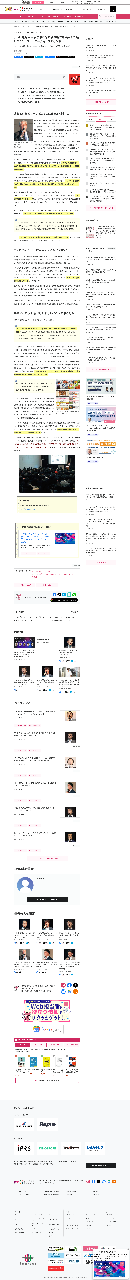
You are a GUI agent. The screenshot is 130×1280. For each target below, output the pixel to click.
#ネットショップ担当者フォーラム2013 (44, 574)
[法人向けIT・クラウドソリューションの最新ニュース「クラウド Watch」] (56, 1256)
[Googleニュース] (69, 991)
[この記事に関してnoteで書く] (69, 594)
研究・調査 (97, 1)
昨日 (90, 119)
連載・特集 (69, 9)
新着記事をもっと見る (102, 102)
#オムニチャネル (41, 571)
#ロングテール (68, 574)
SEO (16, 21)
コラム (69, 1222)
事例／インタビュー (91, 1215)
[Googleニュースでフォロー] (109, 1181)
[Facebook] (69, 985)
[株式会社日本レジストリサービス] (24, 1148)
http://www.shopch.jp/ (29, 509)
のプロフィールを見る (47, 899)
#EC (33, 571)
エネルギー (75, 3)
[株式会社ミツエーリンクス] (24, 1124)
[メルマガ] (63, 985)
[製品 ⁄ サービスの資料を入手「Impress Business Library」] (56, 1262)
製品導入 (63, 2)
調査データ (70, 1218)
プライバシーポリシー (25, 1195)
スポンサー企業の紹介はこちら (101, 1166)
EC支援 (91, 3)
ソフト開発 (79, 1)
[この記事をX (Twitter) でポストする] (59, 594)
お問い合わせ (72, 1191)
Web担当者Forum (24, 9)
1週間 (101, 119)
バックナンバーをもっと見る (49, 858)
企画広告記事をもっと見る (102, 369)
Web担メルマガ (57, 9)
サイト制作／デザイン (73, 21)
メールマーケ (18, 1236)
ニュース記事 (110, 1218)
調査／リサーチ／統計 (96, 21)
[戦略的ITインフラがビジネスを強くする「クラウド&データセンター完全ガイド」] (56, 1249)
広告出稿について (101, 9)
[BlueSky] (63, 991)
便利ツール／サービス (73, 1225)
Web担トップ (17, 26)
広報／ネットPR (19, 1232)
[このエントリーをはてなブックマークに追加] (64, 594)
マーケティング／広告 (27, 21)
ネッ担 (36, 991)
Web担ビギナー (44, 9)
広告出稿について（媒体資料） (52, 1191)
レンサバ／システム (54, 1229)
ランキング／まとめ (72, 1229)
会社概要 (70, 1195)
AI (38, 21)
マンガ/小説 (89, 1222)
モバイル (51, 1232)
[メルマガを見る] (88, 1181)
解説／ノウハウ (71, 1215)
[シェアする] (54, 594)
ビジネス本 (38, 1045)
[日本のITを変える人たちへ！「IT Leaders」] (73, 1256)
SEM (33, 1236)
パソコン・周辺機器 (71, 1045)
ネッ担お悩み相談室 (44, 991)
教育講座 (86, 3)
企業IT (73, 1)
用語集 (109, 1225)
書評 (87, 1218)
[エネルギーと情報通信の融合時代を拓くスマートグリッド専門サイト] (90, 1256)
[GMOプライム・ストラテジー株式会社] (95, 1148)
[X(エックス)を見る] (98, 1181)
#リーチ (60, 574)
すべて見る (102, 562)
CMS (84, 21)
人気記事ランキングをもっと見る (102, 208)
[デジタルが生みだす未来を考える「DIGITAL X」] (73, 1262)
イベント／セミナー (91, 1225)
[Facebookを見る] (93, 1181)
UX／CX (34, 1229)
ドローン (80, 3)
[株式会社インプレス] (28, 1259)
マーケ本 (22, 1045)
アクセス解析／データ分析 (56, 21)
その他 (50, 1236)
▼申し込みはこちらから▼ (102, 1260)
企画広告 (25, 26)
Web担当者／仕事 (111, 21)
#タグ (49, 571)
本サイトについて (23, 1191)
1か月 (111, 119)
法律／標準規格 (19, 1229)
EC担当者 (50, 2)
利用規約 (95, 1191)
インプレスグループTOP (99, 1195)
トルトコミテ (48, 364)
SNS (43, 21)
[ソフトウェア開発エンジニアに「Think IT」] (73, 1249)
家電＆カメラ (55, 1045)
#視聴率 (34, 577)
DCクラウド (90, 1)
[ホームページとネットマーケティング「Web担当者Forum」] (90, 1249)
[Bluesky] (104, 1181)
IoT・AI (84, 1)
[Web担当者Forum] (24, 1182)
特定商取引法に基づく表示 (51, 1195)
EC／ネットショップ (37, 1232)
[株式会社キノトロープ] (47, 1148)
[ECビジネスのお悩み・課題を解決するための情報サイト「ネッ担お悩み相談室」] (56, 1269)
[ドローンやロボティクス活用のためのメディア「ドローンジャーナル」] (90, 1262)
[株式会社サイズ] (71, 1148)
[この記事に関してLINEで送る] (74, 594)
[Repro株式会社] (47, 1124)
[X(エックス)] (75, 985)
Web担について (87, 9)
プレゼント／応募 (111, 1222)
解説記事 (109, 1215)
